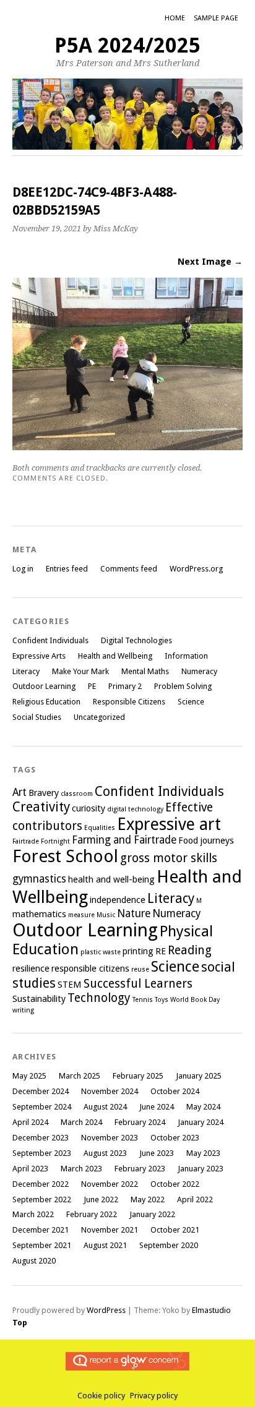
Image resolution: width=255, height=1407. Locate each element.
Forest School (65, 856)
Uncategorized (99, 717)
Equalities (99, 828)
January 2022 (152, 1214)
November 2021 (109, 1229)
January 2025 (199, 1075)
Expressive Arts (39, 656)
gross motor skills (168, 858)
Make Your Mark (80, 671)
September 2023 (41, 1153)
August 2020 (34, 1260)
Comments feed (128, 568)
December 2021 (40, 1229)
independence (117, 899)
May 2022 (148, 1199)
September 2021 (41, 1245)
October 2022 (174, 1184)
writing (23, 1010)
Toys (161, 1000)
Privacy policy (154, 1395)
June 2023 (156, 1153)
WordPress (106, 1310)
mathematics (39, 914)
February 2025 (138, 1075)
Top (19, 1322)
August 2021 (105, 1245)
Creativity (41, 807)
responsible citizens (90, 968)
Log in (22, 568)
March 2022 (33, 1214)
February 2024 (140, 1122)
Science (191, 701)
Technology (99, 998)
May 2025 (29, 1075)
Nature (133, 913)
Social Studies (36, 717)
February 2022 (91, 1214)
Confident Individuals (50, 640)
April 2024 (30, 1122)
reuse (140, 969)
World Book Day (195, 1000)
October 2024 (174, 1091)
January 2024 (200, 1122)
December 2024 (40, 1091)
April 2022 (195, 1199)
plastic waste (100, 952)
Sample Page (216, 18)
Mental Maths (145, 671)
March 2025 (79, 1075)
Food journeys (206, 840)
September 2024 (41, 1106)
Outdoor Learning (44, 686)
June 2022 (101, 1199)
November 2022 (109, 1184)
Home (175, 18)
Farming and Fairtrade (124, 840)
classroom (77, 794)
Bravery (43, 792)
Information (186, 656)
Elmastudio (211, 1310)
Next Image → (210, 262)
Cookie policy (101, 1395)
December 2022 (40, 1184)
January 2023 (200, 1168)
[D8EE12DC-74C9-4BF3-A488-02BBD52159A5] (127, 447)
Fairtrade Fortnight (41, 841)
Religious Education (46, 701)
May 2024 (203, 1106)
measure (81, 915)
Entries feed (67, 568)
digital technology (135, 809)
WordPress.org (196, 568)
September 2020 (168, 1245)
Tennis (142, 1000)
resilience (31, 968)
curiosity (88, 808)
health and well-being (111, 879)
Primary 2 (125, 686)
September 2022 (41, 1199)
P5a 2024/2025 (127, 45)
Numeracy (199, 671)
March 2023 (81, 1168)
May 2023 (203, 1153)
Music (106, 915)
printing (138, 951)
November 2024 (109, 1091)
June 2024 (156, 1106)
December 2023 (40, 1137)
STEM (70, 984)
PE (92, 686)
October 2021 (174, 1229)
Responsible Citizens (129, 701)
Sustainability (39, 998)
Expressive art (169, 824)
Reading (190, 950)
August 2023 (105, 1153)
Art (19, 792)
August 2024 (105, 1106)
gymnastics (39, 879)
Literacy (26, 671)
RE (160, 951)
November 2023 (109, 1137)
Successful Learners (138, 984)
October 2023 (174, 1137)
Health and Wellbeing (115, 656)
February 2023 (140, 1168)
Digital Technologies (136, 640)
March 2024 (81, 1122)
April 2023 (30, 1168)
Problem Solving (183, 686)
